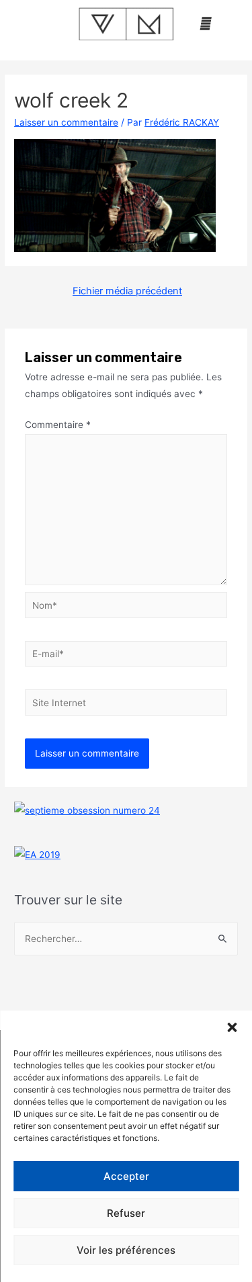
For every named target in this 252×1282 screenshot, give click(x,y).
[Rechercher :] (126, 938)
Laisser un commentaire (66, 122)
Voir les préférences (126, 1250)
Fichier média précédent (127, 291)
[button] (232, 1027)
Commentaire (58, 424)
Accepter (126, 1176)
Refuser (126, 1213)
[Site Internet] (126, 704)
